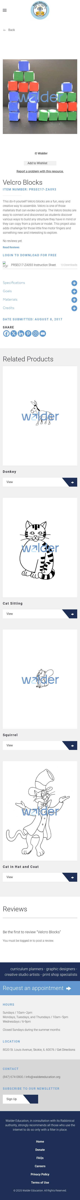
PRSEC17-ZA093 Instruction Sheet (33, 265)
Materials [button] (10, 299)
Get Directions (66, 1049)
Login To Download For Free (30, 255)
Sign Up (12, 1099)
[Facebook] (6, 333)
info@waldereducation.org (43, 1077)
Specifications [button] (14, 282)
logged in (26, 940)
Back (11, 30)
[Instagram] (35, 333)
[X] (13, 333)
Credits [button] (8, 307)
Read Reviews (11, 247)
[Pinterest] (28, 333)
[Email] (42, 333)
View (10, 482)
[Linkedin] (21, 333)
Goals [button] (7, 291)
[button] (5, 10)
